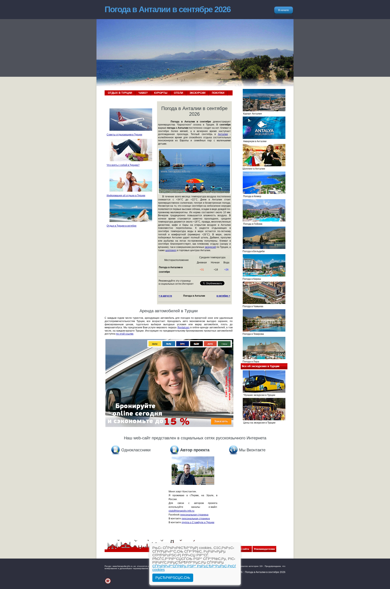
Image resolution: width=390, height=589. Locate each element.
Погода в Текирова (252, 334)
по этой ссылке (124, 333)
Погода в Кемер (251, 196)
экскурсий (210, 247)
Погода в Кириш (251, 279)
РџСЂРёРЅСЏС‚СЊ (172, 578)
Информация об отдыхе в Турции (126, 195)
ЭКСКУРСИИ (197, 92)
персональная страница (194, 514)
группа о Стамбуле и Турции (198, 522)
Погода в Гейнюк (251, 224)
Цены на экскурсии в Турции (258, 422)
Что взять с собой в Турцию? (123, 165)
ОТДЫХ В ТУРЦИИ (120, 92)
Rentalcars (184, 327)
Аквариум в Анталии (253, 141)
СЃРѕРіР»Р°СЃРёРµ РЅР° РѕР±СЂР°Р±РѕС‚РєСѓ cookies (194, 568)
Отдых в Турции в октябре (121, 225)
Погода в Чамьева (252, 306)
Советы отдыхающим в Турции (124, 134)
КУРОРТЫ (160, 92)
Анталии (223, 134)
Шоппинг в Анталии (253, 168)
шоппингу (171, 250)
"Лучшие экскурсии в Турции (258, 395)
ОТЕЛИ (178, 92)
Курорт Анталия (251, 113)
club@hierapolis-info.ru (181, 510)
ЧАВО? (143, 92)
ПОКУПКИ (218, 92)
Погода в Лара (250, 361)
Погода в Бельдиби (253, 251)
